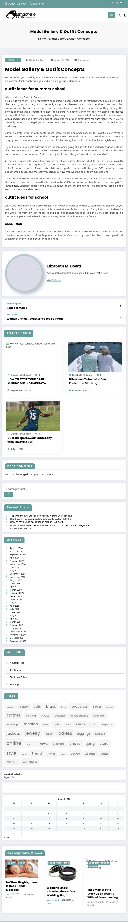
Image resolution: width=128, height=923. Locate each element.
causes (109, 707)
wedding (90, 753)
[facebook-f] (105, 2)
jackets (13, 733)
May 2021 (14, 615)
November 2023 (18, 577)
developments (79, 715)
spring (90, 744)
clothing (31, 715)
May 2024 (15, 570)
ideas (80, 724)
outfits (44, 744)
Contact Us (16, 670)
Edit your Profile (93, 273)
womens (30, 761)
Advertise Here (17, 662)
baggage (10, 707)
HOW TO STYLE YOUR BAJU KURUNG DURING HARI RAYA (27, 381)
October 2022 (16, 599)
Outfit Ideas (13, 60)
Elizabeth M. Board (37, 60)
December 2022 (18, 596)
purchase (58, 744)
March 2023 (16, 589)
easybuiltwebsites (13, 774)
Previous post (14, 304)
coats (45, 716)
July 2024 (15, 567)
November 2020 (18, 634)
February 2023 (17, 593)
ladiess (65, 733)
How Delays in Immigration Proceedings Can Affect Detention (41, 519)
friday (45, 725)
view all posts (54, 280)
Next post (12, 314)
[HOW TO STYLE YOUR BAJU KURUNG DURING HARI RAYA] (33, 345)
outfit (30, 744)
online (13, 743)
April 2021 (14, 618)
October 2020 (16, 637)
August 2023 (16, 580)
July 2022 (14, 602)
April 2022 (15, 605)
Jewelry (57, 866)
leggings (83, 734)
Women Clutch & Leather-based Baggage (35, 318)
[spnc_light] (125, 15)
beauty (24, 706)
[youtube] (121, 2)
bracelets (80, 706)
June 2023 (15, 583)
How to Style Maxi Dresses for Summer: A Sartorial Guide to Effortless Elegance (49, 525)
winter (104, 753)
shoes (75, 743)
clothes (13, 715)
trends (51, 753)
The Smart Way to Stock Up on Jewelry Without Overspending (41, 515)
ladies (48, 734)
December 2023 (18, 573)
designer (60, 715)
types (62, 754)
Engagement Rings (22, 862)
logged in (25, 474)
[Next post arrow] (120, 318)
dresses (98, 716)
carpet (97, 706)
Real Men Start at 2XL (20, 528)
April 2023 (15, 586)
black (51, 706)
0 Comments (83, 60)
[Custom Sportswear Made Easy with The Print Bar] (33, 415)
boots (63, 707)
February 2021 (17, 625)
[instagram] (117, 2)
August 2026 (16, 548)
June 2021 (15, 612)
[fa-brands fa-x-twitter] (109, 2)
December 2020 (18, 631)
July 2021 (14, 609)
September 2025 (18, 554)
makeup (100, 734)
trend (37, 753)
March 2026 (16, 551)
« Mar (7, 837)
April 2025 (15, 557)
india (93, 724)
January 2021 (16, 628)
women (11, 762)
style (11, 753)
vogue (75, 754)
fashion (31, 724)
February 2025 (17, 561)
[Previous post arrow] (120, 306)
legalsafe (9, 777)
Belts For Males (17, 308)
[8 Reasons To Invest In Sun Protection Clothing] (95, 357)
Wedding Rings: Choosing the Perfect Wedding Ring (25, 891)
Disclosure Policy (18, 677)
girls (57, 724)
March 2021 (15, 621)
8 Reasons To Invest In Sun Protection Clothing (87, 381)
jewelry (32, 733)
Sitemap (14, 684)
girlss (68, 724)
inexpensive (107, 725)
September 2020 (18, 641)
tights (24, 754)
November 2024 (18, 564)
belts (37, 707)
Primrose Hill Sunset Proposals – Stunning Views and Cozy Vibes (106, 900)
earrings (12, 724)
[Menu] (111, 15)
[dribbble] (113, 2)
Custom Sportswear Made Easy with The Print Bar (30, 440)
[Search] (119, 15)
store (104, 743)
